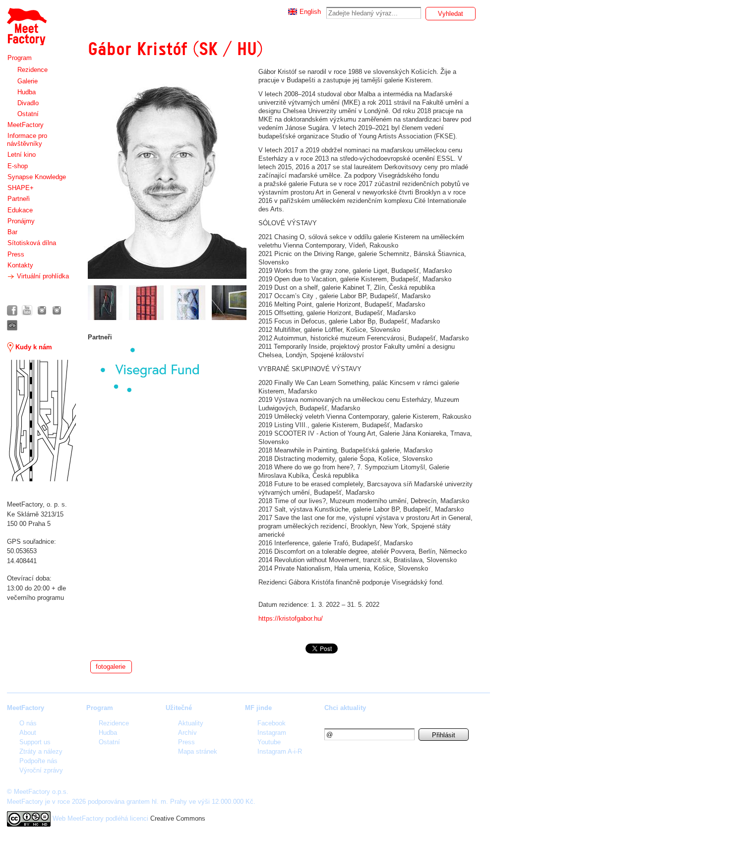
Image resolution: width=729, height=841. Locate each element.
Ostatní (28, 114)
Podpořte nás (38, 761)
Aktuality (190, 723)
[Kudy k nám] (41, 420)
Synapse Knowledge (36, 177)
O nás (28, 723)
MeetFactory (25, 125)
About (27, 732)
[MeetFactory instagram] (42, 310)
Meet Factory (26, 21)
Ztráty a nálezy (40, 751)
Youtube (269, 742)
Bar (12, 232)
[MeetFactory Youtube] (27, 310)
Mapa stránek (197, 751)
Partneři (18, 198)
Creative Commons (177, 818)
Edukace (20, 210)
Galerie (27, 81)
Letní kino (21, 154)
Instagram (271, 732)
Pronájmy (21, 221)
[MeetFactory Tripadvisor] (12, 325)
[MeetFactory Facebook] (12, 310)
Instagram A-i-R (279, 751)
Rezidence (32, 69)
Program (19, 58)
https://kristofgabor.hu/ (290, 618)
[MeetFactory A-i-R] (57, 310)
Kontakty (20, 265)
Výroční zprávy (41, 770)
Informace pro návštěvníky (27, 139)
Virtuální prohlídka (42, 276)
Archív (187, 732)
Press (15, 254)
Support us (35, 742)
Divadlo (28, 103)
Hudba (26, 92)
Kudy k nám (32, 347)
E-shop (17, 166)
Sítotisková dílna (31, 243)
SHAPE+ (20, 188)
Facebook (271, 723)
